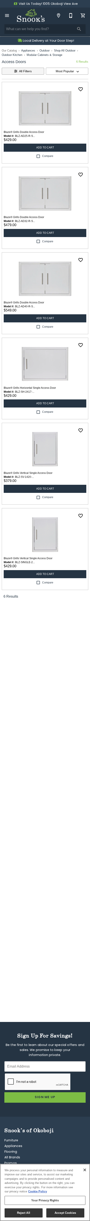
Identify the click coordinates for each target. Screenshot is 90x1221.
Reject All (23, 1212)
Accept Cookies (65, 1212)
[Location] (58, 15)
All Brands (12, 1157)
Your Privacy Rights (45, 1200)
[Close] (85, 1170)
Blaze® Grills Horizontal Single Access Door (30, 387)
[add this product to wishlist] (80, 89)
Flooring (10, 1151)
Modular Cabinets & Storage (44, 55)
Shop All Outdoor (64, 50)
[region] (45, 1192)
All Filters (25, 71)
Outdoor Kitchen (12, 55)
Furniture (11, 1140)
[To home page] (31, 15)
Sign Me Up (45, 1097)
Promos (10, 1163)
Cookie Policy (37, 1191)
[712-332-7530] (71, 15)
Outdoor (45, 50)
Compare (47, 156)
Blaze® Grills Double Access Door (24, 132)
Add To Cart (45, 147)
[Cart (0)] (83, 15)
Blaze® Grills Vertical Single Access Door (28, 473)
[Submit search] (79, 29)
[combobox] (67, 71)
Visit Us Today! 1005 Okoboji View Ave (48, 4)
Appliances (28, 50)
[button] (7, 15)
